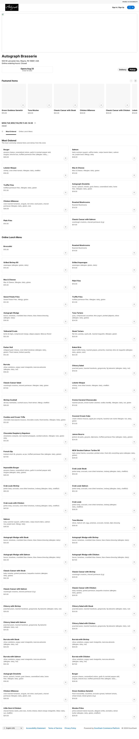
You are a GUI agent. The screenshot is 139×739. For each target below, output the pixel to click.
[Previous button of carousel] (131, 81)
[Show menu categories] (2, 131)
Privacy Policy (70, 728)
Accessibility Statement (36, 728)
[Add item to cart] (23, 105)
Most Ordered (11, 131)
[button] (14, 99)
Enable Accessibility (130, 2)
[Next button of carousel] (135, 81)
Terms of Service (55, 728)
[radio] (122, 69)
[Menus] (35, 123)
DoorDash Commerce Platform (107, 728)
